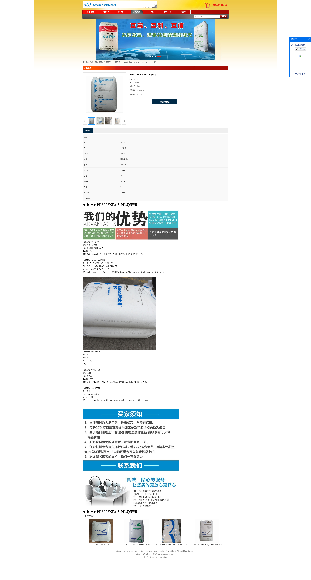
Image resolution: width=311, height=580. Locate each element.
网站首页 (98, 52)
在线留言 (183, 12)
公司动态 (152, 12)
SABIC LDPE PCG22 (101, 534)
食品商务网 (163, 547)
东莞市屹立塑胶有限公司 (143, 544)
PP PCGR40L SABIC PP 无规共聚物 (136, 534)
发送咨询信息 (164, 91)
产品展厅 (136, 12)
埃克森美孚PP (127, 52)
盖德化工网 (153, 547)
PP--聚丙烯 (116, 52)
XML (172, 544)
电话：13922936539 (132, 541)
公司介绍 (105, 12)
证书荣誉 (121, 12)
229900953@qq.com (152, 541)
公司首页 (90, 12)
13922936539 (219, 5)
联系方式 (167, 12)
